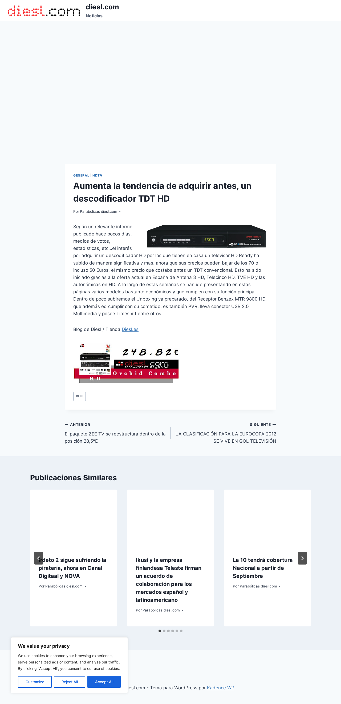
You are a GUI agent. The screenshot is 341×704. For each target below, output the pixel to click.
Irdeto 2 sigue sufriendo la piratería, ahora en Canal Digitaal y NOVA (72, 568)
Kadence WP (220, 687)
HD (79, 396)
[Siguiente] (302, 558)
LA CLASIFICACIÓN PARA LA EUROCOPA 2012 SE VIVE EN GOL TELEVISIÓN (226, 433)
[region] (69, 665)
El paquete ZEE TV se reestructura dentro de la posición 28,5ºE (115, 433)
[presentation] (73, 518)
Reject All (70, 681)
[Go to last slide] (38, 558)
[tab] (160, 631)
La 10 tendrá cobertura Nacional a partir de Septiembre (263, 568)
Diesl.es (130, 329)
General (81, 175)
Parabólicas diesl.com (98, 211)
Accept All (104, 681)
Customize (35, 681)
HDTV (97, 175)
